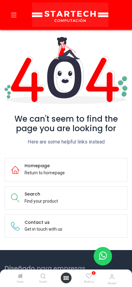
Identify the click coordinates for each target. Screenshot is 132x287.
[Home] (20, 276)
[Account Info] (112, 276)
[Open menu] (66, 278)
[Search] (43, 276)
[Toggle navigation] (14, 15)
